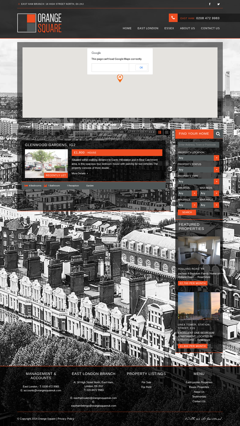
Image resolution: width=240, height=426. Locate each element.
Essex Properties (199, 387)
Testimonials (199, 396)
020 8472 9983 (95, 390)
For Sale (146, 382)
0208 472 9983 (208, 18)
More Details (79, 173)
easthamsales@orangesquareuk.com (95, 397)
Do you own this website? (105, 68)
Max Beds (206, 187)
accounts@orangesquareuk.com (42, 390)
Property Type (188, 176)
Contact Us (210, 28)
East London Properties (199, 382)
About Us (187, 28)
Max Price (206, 199)
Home (127, 28)
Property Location (191, 152)
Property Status (189, 164)
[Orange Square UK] (39, 23)
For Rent (146, 387)
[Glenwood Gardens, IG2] (46, 163)
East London (148, 28)
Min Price (184, 199)
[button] (120, 78)
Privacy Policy (65, 418)
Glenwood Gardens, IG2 (50, 145)
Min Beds (184, 187)
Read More (203, 276)
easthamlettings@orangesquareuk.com (93, 405)
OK (141, 67)
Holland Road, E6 (191, 268)
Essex (169, 28)
